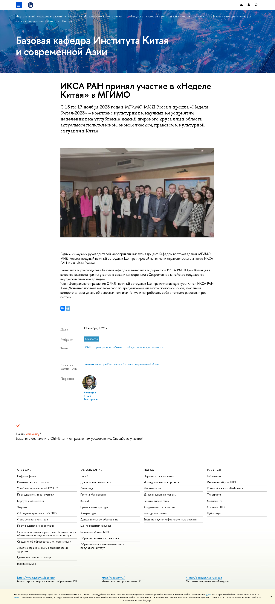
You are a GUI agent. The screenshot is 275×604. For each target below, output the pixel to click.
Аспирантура (88, 513)
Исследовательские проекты (161, 482)
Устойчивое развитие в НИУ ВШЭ (37, 488)
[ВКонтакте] (62, 308)
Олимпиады (87, 488)
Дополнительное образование (99, 519)
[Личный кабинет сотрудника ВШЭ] (249, 5)
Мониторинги (152, 488)
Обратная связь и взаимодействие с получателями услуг (102, 546)
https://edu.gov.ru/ (113, 577)
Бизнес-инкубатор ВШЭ (94, 532)
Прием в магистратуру (94, 507)
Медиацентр (214, 501)
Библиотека (214, 476)
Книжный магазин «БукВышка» (225, 488)
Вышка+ (85, 501)
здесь (208, 594)
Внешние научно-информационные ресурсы (170, 519)
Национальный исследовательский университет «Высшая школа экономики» (69, 16)
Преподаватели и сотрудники (35, 494)
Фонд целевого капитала (32, 519)
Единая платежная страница (34, 557)
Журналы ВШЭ (216, 507)
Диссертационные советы (160, 494)
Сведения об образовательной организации (44, 541)
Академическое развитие (159, 507)
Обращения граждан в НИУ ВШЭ (37, 513)
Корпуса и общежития (30, 501)
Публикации (214, 513)
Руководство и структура (33, 482)
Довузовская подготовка (95, 482)
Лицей (84, 476)
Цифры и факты (26, 476)
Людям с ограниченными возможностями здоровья (42, 549)
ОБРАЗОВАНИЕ (91, 470)
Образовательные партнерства (99, 538)
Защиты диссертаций (156, 501)
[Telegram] (68, 308)
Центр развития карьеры (95, 525)
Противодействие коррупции (35, 525)
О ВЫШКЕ (24, 470)
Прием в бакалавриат (93, 494)
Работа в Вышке (26, 563)
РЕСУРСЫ (214, 470)
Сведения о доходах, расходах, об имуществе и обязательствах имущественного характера (46, 533)
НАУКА (149, 470)
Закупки (22, 507)
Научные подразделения (159, 476)
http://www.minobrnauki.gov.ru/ (36, 577)
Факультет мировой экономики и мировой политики (167, 16)
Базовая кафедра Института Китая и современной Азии (121, 364)
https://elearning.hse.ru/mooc (204, 577)
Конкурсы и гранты (155, 513)
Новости (68, 21)
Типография (214, 494)
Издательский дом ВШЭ (221, 482)
